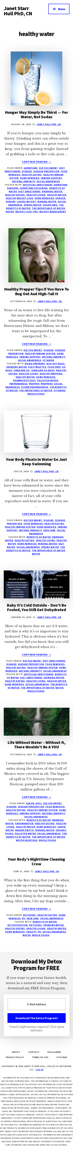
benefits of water (39, 537)
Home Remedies (29, 178)
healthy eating (15, 194)
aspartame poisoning (34, 188)
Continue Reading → (36, 162)
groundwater (24, 823)
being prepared (35, 363)
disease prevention (46, 171)
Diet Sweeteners (54, 660)
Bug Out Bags (56, 363)
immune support (51, 178)
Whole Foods (36, 393)
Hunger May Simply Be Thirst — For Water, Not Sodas (36, 114)
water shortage (26, 840)
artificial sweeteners (37, 184)
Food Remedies (33, 523)
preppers (47, 383)
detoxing (35, 925)
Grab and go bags (42, 370)
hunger (60, 198)
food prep (54, 366)
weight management (52, 211)
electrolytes (37, 366)
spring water (32, 204)
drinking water (52, 191)
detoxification (17, 925)
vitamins (48, 360)
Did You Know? (48, 168)
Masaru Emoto (24, 830)
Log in (39, 1069)
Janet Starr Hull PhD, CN (18, 11)
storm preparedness (34, 387)
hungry (10, 201)
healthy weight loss (19, 198)
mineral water (46, 201)
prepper (34, 383)
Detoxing (29, 915)
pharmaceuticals (24, 380)
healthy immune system (40, 353)
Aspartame (31, 168)
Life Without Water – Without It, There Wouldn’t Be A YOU (36, 744)
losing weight (26, 201)
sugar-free (50, 204)
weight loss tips (26, 211)
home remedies (44, 198)
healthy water (56, 194)
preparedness (18, 383)
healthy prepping (51, 373)
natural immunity (23, 181)
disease (27, 171)
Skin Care (49, 530)
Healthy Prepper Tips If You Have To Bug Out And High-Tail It (36, 291)
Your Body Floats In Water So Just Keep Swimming (36, 461)
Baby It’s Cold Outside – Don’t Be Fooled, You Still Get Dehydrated (36, 607)
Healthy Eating (32, 174)
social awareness (48, 181)
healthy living (35, 194)
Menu (61, 9)
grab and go (22, 370)
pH (23, 918)
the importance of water (48, 208)
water (10, 211)
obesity (31, 931)
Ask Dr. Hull (34, 803)
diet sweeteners (29, 191)
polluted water (47, 380)
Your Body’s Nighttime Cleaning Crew (36, 861)
